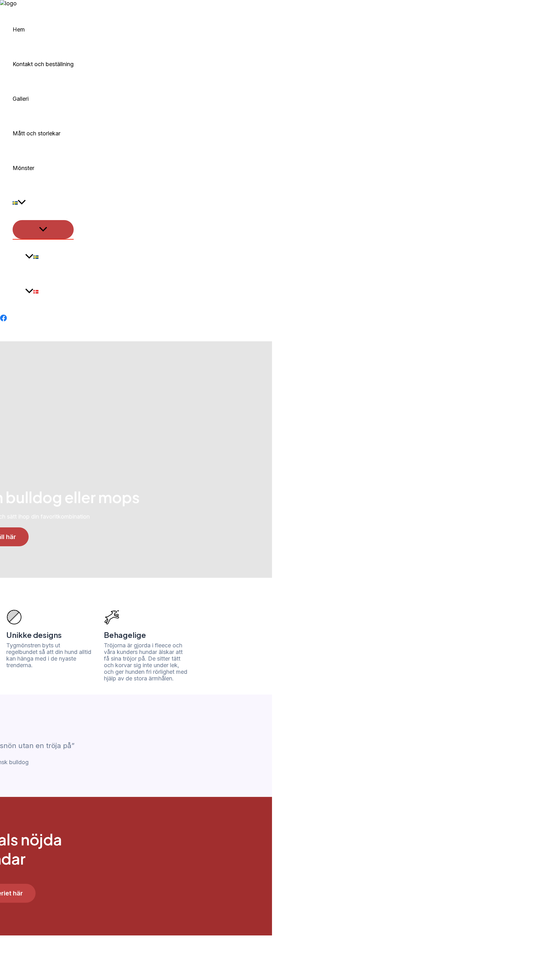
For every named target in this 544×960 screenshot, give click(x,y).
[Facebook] (3, 319)
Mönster (23, 168)
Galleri (21, 98)
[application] (22, 202)
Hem (19, 29)
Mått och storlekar (36, 133)
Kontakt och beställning (43, 64)
